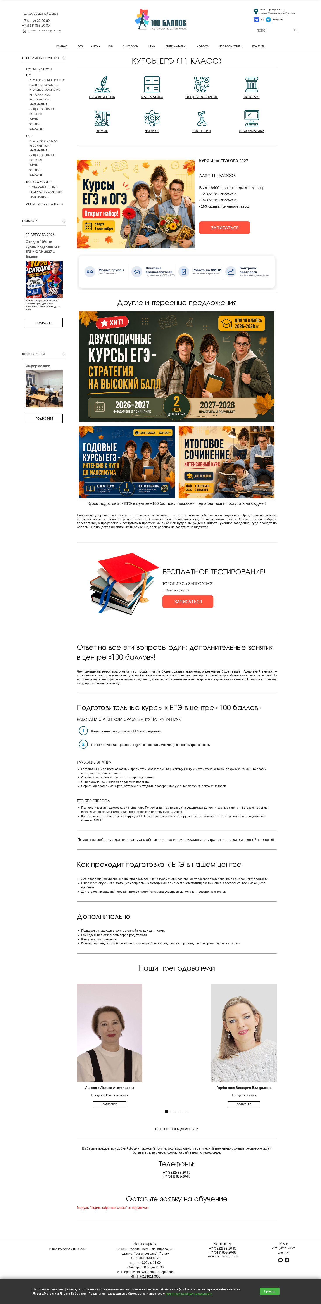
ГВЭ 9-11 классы (39, 69)
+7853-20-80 (176, 1176)
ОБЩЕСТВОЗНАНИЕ (201, 97)
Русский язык (39, 99)
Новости (203, 46)
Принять (269, 1291)
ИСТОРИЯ (251, 97)
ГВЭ (110, 46)
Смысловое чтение (43, 187)
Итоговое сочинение (44, 90)
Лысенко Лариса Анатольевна (109, 1088)
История (35, 114)
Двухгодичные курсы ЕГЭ (47, 80)
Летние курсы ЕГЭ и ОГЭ (44, 204)
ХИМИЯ (102, 131)
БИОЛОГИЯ (201, 131)
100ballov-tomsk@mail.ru (44, 30)
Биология (36, 128)
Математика (38, 104)
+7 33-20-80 (36, 20)
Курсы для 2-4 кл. (39, 182)
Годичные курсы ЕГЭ (44, 85)
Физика (34, 124)
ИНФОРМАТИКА (251, 131)
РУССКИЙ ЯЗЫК (102, 97)
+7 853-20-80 (36, 25)
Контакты (258, 46)
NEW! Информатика (43, 141)
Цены (151, 46)
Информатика (39, 95)
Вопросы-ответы (230, 46)
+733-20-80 (176, 1172)
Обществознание (42, 109)
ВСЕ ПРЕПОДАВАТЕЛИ (176, 1129)
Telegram (278, 19)
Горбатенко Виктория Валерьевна (243, 1088)
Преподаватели (176, 46)
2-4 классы (130, 46)
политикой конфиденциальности (189, 1293)
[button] (166, 1111)
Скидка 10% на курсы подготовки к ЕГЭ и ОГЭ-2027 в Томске (43, 249)
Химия (33, 119)
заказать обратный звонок (41, 14)
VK (262, 19)
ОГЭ (80, 46)
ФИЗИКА (152, 131)
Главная (61, 46)
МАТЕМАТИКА (152, 97)
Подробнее (44, 323)
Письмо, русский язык (45, 192)
